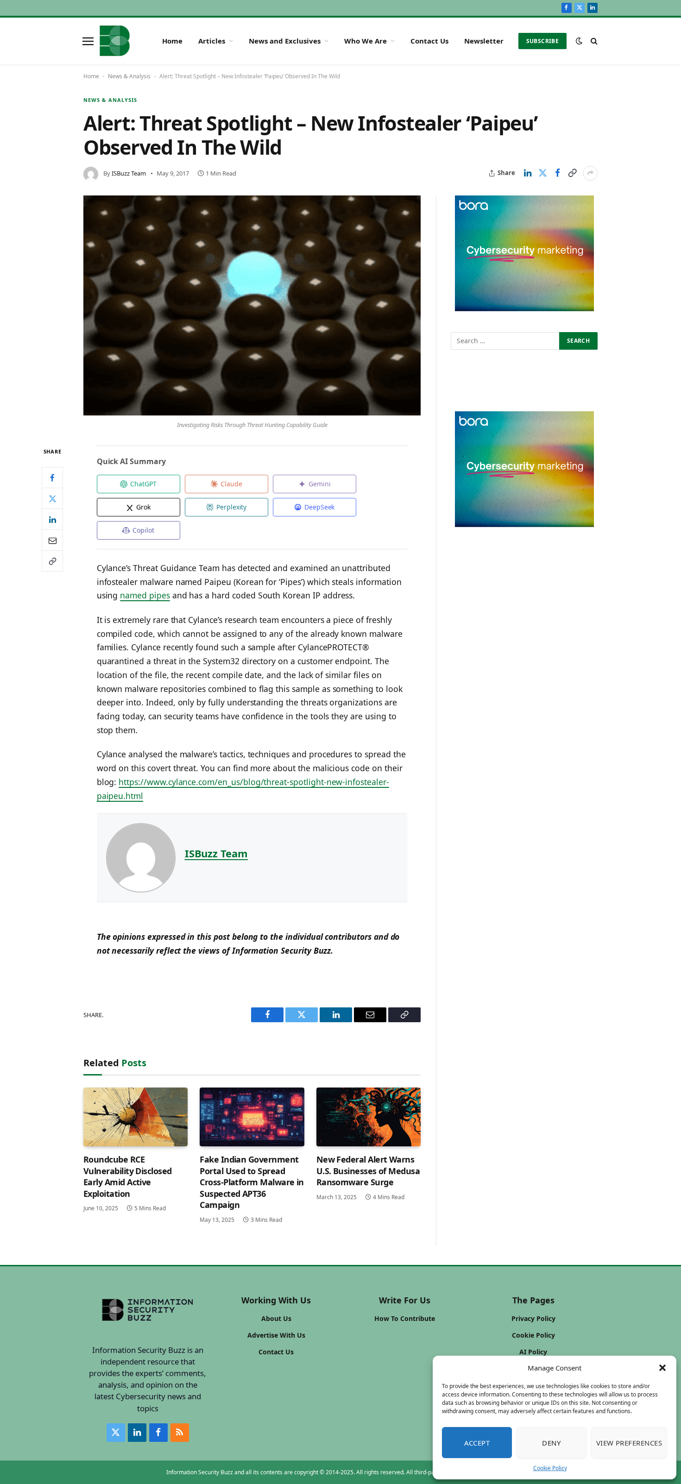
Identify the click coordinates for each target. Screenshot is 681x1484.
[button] (662, 1367)
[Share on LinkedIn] (528, 173)
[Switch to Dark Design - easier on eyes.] (579, 40)
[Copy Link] (572, 173)
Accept (477, 1442)
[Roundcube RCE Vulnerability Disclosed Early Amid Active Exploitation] (135, 1117)
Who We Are (365, 40)
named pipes (145, 595)
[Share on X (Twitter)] (542, 173)
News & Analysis (129, 76)
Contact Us (429, 40)
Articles (211, 40)
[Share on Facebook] (557, 173)
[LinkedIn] (52, 519)
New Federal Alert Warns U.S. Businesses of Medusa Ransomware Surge (368, 1171)
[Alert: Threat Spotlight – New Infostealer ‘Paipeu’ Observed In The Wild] (252, 305)
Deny (551, 1442)
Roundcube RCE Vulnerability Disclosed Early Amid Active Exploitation (127, 1176)
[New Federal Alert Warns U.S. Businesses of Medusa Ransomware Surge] (368, 1117)
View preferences (629, 1442)
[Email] (52, 540)
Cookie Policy (550, 1468)
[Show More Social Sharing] (590, 173)
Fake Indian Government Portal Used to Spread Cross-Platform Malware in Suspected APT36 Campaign (252, 1182)
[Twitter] (52, 498)
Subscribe (542, 41)
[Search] (593, 41)
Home (172, 40)
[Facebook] (52, 477)
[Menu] (88, 40)
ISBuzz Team (129, 173)
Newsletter (484, 40)
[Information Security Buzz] (115, 41)
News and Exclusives (285, 40)
